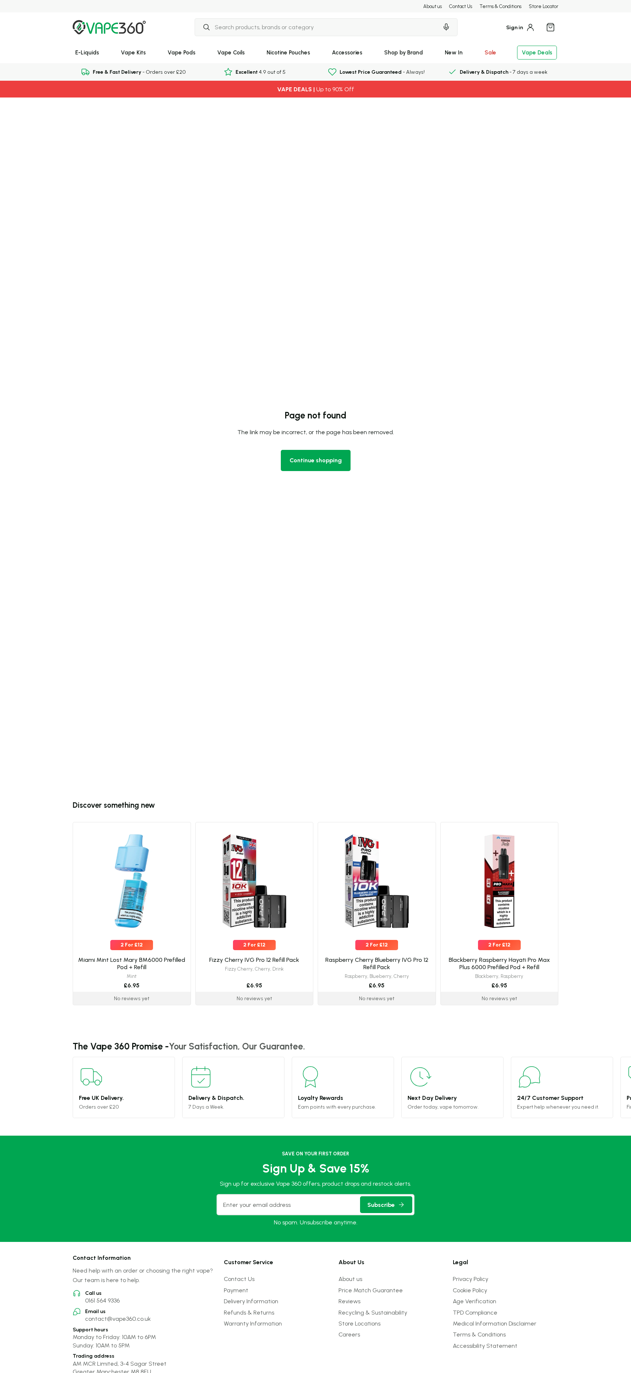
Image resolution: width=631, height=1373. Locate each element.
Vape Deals (537, 52)
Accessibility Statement (485, 1345)
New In (454, 52)
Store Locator (543, 6)
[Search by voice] (446, 27)
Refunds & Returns (249, 1312)
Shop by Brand (403, 52)
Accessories (347, 52)
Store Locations (359, 1323)
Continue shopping (316, 460)
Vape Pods (181, 52)
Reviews (349, 1301)
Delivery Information (251, 1301)
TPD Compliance (475, 1312)
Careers (349, 1334)
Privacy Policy (470, 1279)
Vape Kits (133, 52)
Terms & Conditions (500, 6)
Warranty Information (253, 1323)
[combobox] (316, 27)
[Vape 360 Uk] (109, 27)
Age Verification (474, 1301)
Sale (490, 52)
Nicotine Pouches (288, 52)
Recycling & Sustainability (373, 1312)
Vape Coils (231, 52)
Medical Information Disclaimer (494, 1323)
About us (432, 6)
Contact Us (460, 6)
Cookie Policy (470, 1290)
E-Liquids (87, 52)
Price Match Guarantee (371, 1290)
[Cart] (550, 27)
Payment (236, 1290)
